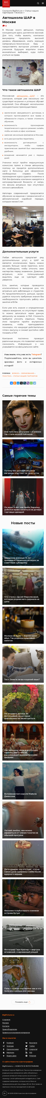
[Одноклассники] (14, 383)
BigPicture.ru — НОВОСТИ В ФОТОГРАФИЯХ (20, 1066)
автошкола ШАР (26, 96)
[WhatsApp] (31, 383)
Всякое (19, 13)
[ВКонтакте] (11, 383)
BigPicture (17, 11)
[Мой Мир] (18, 383)
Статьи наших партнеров (25, 376)
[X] (21, 383)
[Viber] (28, 383)
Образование (27, 373)
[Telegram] (34, 383)
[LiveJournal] (24, 383)
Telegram (36, 354)
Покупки (6, 376)
